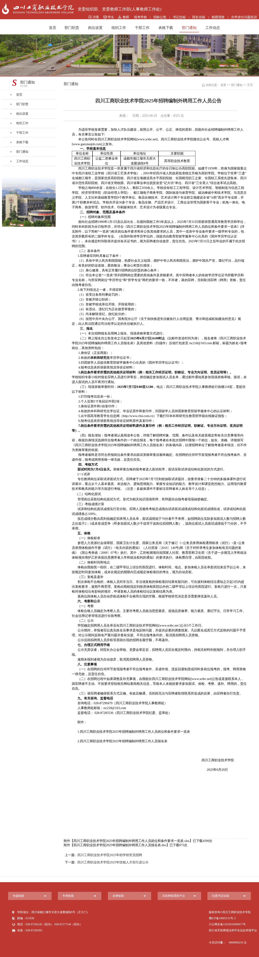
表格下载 (165, 28)
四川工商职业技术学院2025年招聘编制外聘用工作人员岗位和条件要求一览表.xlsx (131, 841)
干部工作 (142, 28)
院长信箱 (198, 17)
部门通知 (189, 28)
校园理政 (218, 17)
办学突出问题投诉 (244, 17)
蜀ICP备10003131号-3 (222, 918)
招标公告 (159, 17)
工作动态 (212, 28)
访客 (96, 17)
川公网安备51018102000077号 (227, 924)
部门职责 (72, 28)
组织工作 (118, 28)
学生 (111, 17)
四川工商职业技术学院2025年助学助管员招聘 (103, 855)
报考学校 (140, 17)
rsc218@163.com (114, 708)
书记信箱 (179, 17)
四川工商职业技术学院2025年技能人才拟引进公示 (107, 862)
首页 (52, 28)
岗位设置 (95, 28)
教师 (126, 17)
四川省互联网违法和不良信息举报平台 (233, 930)
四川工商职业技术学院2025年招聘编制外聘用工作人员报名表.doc (119, 845)
